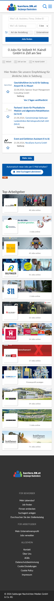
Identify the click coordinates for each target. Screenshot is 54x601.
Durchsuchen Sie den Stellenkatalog (27, 517)
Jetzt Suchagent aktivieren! (28, 172)
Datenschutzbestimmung (27, 562)
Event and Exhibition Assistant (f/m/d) (32, 139)
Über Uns (27, 554)
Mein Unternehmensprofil (27, 531)
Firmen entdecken (27, 509)
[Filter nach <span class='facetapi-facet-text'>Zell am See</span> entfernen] (15, 61)
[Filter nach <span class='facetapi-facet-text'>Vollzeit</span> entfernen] (3, 61)
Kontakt (27, 550)
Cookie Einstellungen (27, 566)
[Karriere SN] (21, 7)
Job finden (27, 505)
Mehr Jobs (27, 158)
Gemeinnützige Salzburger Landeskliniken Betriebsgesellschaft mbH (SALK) (31, 121)
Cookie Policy (27, 571)
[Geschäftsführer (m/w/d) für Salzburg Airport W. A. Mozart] (8, 85)
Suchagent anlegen (27, 513)
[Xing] (27, 485)
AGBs (27, 558)
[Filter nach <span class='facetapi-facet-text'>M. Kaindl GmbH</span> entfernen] (30, 61)
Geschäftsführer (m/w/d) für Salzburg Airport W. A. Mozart (31, 84)
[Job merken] (8, 91)
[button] (7, 32)
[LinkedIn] (32, 485)
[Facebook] (22, 485)
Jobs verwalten (27, 536)
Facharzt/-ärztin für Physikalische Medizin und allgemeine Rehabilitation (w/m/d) (31, 111)
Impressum (27, 575)
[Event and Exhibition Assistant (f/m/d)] (8, 141)
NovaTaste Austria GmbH (36, 143)
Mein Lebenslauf (27, 501)
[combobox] (29, 19)
